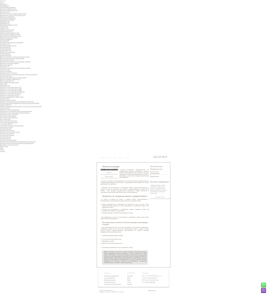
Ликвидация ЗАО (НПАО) (7, 20)
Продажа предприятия (6, 39)
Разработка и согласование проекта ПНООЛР (12, 92)
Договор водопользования (7, 60)
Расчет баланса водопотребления (8, 117)
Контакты (2, 151)
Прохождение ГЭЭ (5, 85)
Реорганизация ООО (5, 50)
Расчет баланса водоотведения (8, 116)
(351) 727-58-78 (160, 156)
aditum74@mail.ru (150, 282)
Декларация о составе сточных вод (9, 145)
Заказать (109, 172)
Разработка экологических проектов (9, 109)
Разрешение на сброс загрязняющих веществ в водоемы (14, 113)
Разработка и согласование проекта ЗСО (11, 87)
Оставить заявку (160, 197)
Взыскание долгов (5, 12)
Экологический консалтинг (7, 133)
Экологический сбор (5, 137)
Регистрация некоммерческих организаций (11, 42)
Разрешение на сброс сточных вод (9, 114)
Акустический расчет (5, 55)
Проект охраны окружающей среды (9, 82)
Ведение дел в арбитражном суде (9, 10)
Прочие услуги (4, 146)
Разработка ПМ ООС (5, 105)
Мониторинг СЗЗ (4, 66)
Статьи (129, 282)
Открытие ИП (4, 26)
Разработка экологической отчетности (10, 132)
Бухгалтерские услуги (156, 166)
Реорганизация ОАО (5, 49)
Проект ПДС (3, 84)
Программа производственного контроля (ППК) (13, 77)
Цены (1, 148)
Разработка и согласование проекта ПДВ (11, 90)
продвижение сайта (152, 290)
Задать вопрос (109, 176)
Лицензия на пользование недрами (9, 63)
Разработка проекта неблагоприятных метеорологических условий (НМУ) (19, 103)
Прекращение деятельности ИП (8, 37)
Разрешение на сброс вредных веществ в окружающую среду (16, 111)
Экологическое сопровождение (8, 140)
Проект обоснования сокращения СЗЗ (10, 79)
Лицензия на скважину (6, 65)
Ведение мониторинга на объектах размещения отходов (15, 57)
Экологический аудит (5, 129)
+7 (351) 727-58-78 (152, 278)
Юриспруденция (4, 5)
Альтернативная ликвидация (7, 7)
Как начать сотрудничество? (111, 276)
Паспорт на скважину (6, 71)
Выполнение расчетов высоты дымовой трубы (12, 58)
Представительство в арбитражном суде (10, 36)
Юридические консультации (7, 52)
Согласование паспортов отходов (9, 122)
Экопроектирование (5, 53)
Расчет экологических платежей (8, 121)
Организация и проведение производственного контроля (15, 68)
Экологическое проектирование (112, 284)
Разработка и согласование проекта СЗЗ (10, 93)
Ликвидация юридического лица (8, 25)
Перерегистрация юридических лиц (9, 33)
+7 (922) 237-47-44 (154, 280)
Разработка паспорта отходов (7, 100)
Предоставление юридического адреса (10, 34)
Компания (3, 1)
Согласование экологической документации (12, 125)
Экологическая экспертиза (7, 135)
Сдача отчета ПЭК (5, 108)
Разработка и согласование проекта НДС (11, 89)
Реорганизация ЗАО (5, 47)
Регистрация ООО (5, 44)
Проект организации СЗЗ (7, 81)
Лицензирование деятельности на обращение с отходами (15, 61)
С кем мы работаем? (109, 278)
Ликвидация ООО (5, 23)
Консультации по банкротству (8, 18)
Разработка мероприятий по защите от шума (12, 97)
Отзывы (2, 149)
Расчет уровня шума (5, 119)
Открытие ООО (4, 28)
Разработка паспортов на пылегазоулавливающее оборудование (17, 101)
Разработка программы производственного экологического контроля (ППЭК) (21, 106)
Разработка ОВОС (5, 98)
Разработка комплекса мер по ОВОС (10, 95)
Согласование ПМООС (6, 124)
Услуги (2, 2)
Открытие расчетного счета (7, 29)
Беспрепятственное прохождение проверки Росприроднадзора (17, 143)
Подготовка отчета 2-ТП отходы (8, 73)
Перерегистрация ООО (6, 31)
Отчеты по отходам (5, 69)
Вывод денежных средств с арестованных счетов (12, 15)
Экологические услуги (6, 76)
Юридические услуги (109, 280)
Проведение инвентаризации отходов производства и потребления (18, 141)
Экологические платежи (6, 127)
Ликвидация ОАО (5, 21)
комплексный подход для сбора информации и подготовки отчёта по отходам (125, 255)
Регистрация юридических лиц (8, 45)
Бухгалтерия (3, 4)
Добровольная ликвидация (7, 17)
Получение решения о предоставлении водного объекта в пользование (18, 74)
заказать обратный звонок (161, 158)
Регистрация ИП (4, 41)
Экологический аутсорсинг (7, 130)
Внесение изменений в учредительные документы (13, 13)
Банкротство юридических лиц (8, 9)
